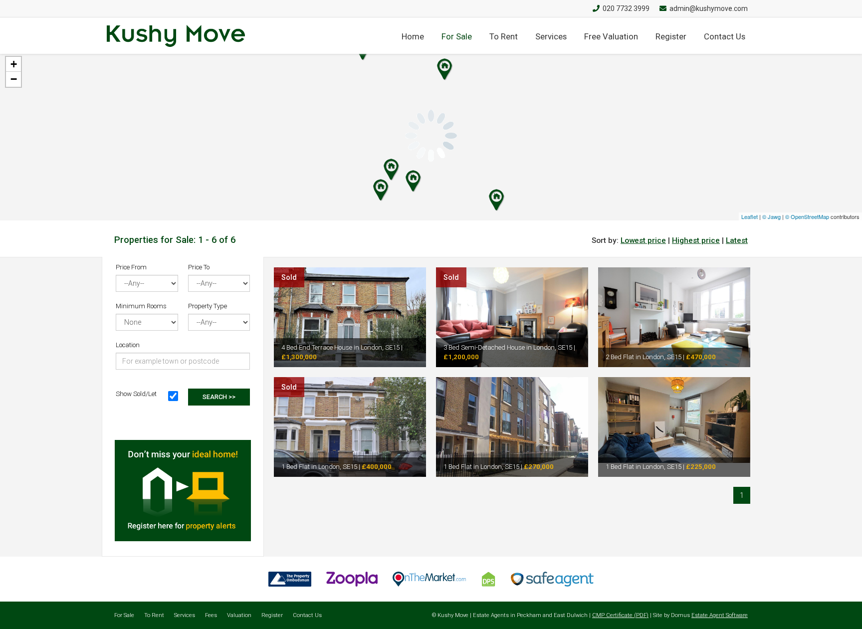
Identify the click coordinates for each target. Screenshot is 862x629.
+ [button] (13, 64)
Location (128, 345)
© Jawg (771, 216)
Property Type (207, 306)
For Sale (456, 36)
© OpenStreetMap (807, 216)
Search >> (219, 397)
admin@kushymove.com (708, 8)
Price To (199, 267)
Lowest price (643, 240)
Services (551, 36)
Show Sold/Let (136, 394)
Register (670, 36)
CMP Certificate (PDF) (620, 615)
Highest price (696, 240)
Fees (211, 615)
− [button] (13, 79)
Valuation (239, 615)
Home (413, 36)
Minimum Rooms (141, 306)
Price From (131, 267)
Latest (737, 240)
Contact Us (724, 36)
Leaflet (749, 216)
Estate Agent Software (719, 615)
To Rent (503, 36)
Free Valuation (611, 36)
